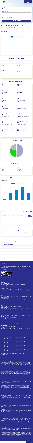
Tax (1, 326)
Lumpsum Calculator (4, 300)
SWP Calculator (28, 300)
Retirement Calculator (28, 299)
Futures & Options (17, 319)
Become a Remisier (26, 315)
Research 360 (3, 306)
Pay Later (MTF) (26, 290)
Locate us (8, 317)
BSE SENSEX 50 (7, 297)
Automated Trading (24, 320)
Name (3, 13)
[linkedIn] (5, 269)
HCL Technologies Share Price (21, 309)
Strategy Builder (18, 306)
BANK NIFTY (9, 296)
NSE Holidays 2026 (3, 323)
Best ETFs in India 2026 (10, 324)
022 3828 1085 (3, 282)
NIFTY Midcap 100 (27, 296)
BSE (1, 328)
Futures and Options (15, 294)
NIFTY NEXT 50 (22, 296)
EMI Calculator (23, 300)
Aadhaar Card (8, 326)
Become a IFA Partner (19, 315)
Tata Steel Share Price (11, 308)
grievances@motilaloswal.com (5, 381)
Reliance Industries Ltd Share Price (10, 310)
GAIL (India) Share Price (28, 308)
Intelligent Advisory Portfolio (21, 289)
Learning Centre (9, 313)
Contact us (2, 317)
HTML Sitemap (8, 333)
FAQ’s (6, 317)
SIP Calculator (3, 299)
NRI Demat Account (14, 289)
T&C (11, 17)
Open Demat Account (16, 20)
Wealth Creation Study (15, 329)
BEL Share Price (18, 310)
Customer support (13, 317)
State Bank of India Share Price (19, 308)
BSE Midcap (17, 296)
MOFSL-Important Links (11, 328)
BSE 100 (3, 297)
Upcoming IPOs (3, 289)
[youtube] (4, 269)
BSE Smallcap (13, 296)
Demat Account (12, 319)
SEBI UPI (28, 2)
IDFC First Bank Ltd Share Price (5, 309)
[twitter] (2, 269)
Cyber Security (3, 333)
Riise (15, 306)
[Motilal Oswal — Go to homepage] (4, 2)
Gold (4, 320)
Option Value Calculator (25, 303)
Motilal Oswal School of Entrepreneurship (18, 313)
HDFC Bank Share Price (4, 308)
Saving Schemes (13, 326)
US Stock (28, 319)
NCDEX (7, 328)
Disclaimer (22, 328)
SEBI (4, 328)
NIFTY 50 (2, 296)
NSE (3, 328)
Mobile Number (4, 10)
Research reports (3, 313)
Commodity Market (8, 294)
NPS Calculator (18, 303)
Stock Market (7, 319)
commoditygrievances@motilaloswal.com (22, 393)
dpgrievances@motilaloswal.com (17, 381)
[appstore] (9, 273)
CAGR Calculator (10, 300)
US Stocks (27, 289)
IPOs (21, 319)
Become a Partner (3, 315)
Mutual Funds (8, 289)
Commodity (8, 320)
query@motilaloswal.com (5, 281)
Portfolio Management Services (14, 290)
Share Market (3, 294)
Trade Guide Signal (8, 306)
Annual (2, 180)
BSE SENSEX (5, 296)
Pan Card (4, 326)
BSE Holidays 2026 (9, 323)
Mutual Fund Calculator (16, 300)
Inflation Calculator (13, 303)
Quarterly (5, 180)
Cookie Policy (27, 328)
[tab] (12, 37)
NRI (5, 320)
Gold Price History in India (16, 323)
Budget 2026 (3, 319)
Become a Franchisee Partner (11, 315)
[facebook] (1, 269)
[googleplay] (9, 275)
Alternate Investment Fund (5, 290)
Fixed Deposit (22, 290)
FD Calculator (8, 299)
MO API (13, 306)
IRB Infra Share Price (14, 309)
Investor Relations (18, 328)
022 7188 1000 (3, 286)
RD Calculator (12, 299)
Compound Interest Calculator (19, 299)
